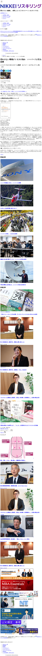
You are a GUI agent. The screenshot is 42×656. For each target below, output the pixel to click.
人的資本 (16, 32)
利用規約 (4, 43)
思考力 (29, 31)
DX (1, 31)
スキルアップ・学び (6, 16)
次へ (3, 154)
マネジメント (5, 32)
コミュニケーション (9, 31)
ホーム (4, 55)
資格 (14, 31)
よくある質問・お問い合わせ (8, 50)
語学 (21, 31)
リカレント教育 (35, 31)
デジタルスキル (25, 31)
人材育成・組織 (6, 23)
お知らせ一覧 (5, 42)
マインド (3, 31)
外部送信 (4, 49)
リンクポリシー (6, 46)
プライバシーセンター (7, 48)
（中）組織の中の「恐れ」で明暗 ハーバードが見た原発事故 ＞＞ (13, 91)
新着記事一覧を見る (4, 428)
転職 (16, 31)
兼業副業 (18, 31)
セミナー (4, 18)
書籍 (31, 31)
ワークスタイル (11, 32)
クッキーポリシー (6, 47)
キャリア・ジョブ (6, 17)
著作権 (4, 44)
